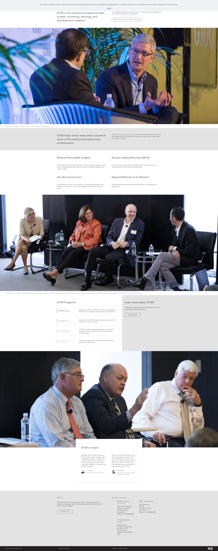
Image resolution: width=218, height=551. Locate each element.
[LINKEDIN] (209, 549)
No (110, 8)
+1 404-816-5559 (129, 514)
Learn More (132, 314)
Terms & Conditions (119, 548)
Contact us (64, 511)
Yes (108, 8)
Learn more (134, 14)
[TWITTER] (212, 549)
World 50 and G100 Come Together (127, 19)
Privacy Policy (64, 548)
